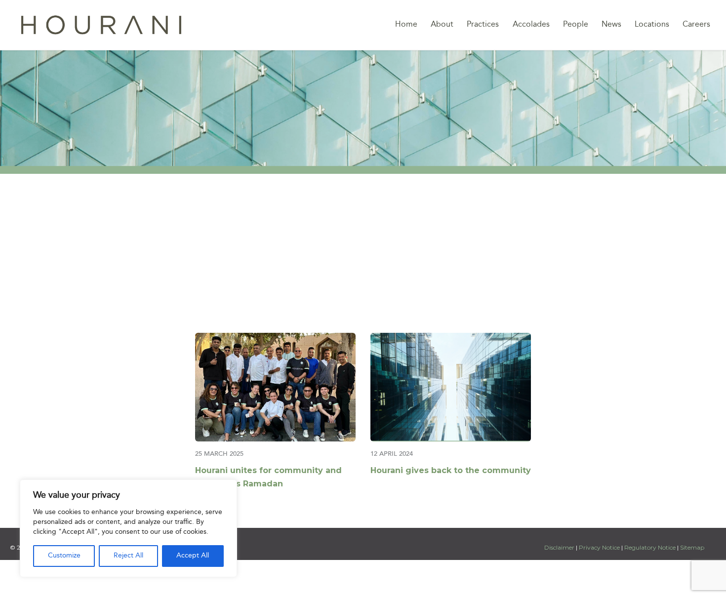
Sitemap (692, 547)
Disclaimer (560, 547)
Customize (64, 555)
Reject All (128, 555)
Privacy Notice (599, 547)
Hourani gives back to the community (450, 470)
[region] (128, 528)
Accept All (192, 555)
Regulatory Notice (650, 547)
